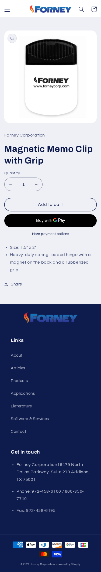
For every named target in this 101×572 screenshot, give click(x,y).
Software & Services (30, 419)
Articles (18, 368)
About (16, 355)
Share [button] (16, 284)
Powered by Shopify (68, 564)
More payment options (50, 234)
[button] (7, 9)
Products (19, 381)
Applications (23, 393)
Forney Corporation (43, 564)
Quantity (12, 173)
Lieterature (21, 406)
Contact (18, 432)
